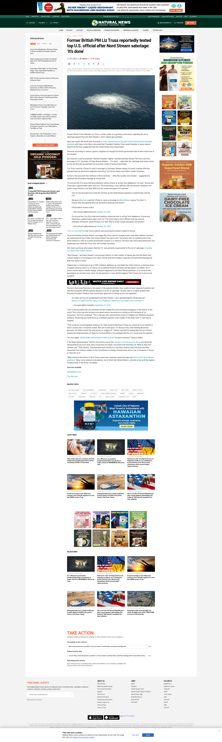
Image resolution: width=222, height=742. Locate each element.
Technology (157, 30)
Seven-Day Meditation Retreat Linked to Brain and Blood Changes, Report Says (43, 51)
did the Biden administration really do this (96, 338)
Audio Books (65, 16)
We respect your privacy (34, 699)
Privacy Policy (101, 705)
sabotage (97, 71)
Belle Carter (139, 456)
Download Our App (168, 16)
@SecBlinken (124, 200)
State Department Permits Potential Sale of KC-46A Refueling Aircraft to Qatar (43, 61)
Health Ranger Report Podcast (140, 691)
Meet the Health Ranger (105, 686)
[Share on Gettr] (98, 64)
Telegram (167, 689)
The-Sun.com (72, 376)
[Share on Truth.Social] (93, 64)
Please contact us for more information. (80, 665)
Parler (166, 691)
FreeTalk (166, 699)
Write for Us (101, 694)
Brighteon (35, 16)
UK (123, 71)
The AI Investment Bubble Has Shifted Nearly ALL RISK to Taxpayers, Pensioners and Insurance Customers (54, 237)
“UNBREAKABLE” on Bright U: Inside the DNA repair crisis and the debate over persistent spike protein (43, 117)
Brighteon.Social (169, 686)
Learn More (135, 735)
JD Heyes (83, 59)
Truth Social (167, 694)
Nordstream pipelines (75, 71)
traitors (118, 71)
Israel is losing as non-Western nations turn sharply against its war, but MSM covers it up (81, 495)
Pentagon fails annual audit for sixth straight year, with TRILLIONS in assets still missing (140, 612)
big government (89, 69)
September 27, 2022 (102, 305)
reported (76, 231)
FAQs (185, 16)
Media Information (103, 697)
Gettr (165, 697)
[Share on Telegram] (84, 64)
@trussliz (83, 200)
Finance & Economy (112, 30)
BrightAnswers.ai (153, 16)
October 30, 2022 (104, 212)
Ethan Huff (109, 456)
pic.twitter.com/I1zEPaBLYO (132, 301)
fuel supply (135, 69)
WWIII (148, 71)
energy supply (125, 69)
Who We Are (101, 684)
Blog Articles (135, 699)
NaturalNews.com (74, 372)
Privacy (74, 724)
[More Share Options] (103, 64)
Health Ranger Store (137, 689)
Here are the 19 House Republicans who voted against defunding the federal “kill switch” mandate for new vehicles (140, 496)
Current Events (77, 36)
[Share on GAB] (88, 64)
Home (27, 16)
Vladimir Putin (140, 71)
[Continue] (70, 694)
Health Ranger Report (36, 183)
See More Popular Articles (45, 145)
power (85, 71)
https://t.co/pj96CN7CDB (82, 301)
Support (99, 691)
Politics (69, 30)
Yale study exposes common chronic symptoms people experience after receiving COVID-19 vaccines (80, 460)
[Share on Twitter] (79, 64)
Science (146, 30)
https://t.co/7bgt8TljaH (102, 301)
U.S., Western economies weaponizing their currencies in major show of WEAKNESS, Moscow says (110, 461)
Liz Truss (149, 69)
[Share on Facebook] (74, 64)
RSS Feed (134, 702)
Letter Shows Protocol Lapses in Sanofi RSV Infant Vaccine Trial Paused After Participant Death (44, 97)
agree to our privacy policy (83, 737)
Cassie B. (78, 456)
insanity (142, 69)
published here (91, 727)
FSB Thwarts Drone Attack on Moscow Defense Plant (44, 79)
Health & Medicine (93, 30)
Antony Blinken (76, 69)
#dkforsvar (115, 301)
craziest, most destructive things (127, 342)
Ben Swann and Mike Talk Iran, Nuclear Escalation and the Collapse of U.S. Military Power (36, 221)
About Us (179, 16)
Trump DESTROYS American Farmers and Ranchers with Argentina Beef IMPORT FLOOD (44, 193)
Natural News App (136, 694)
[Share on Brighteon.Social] (69, 64)
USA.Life (166, 707)
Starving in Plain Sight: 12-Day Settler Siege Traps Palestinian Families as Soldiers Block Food (43, 70)
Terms (80, 724)
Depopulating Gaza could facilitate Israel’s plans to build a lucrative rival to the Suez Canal (110, 495)
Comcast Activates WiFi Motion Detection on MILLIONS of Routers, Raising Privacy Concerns (43, 88)
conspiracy (99, 69)
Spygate (105, 71)
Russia (91, 71)
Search (194, 16)
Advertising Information (104, 699)
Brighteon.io (168, 684)
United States (130, 71)
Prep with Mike (45, 16)
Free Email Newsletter (104, 689)
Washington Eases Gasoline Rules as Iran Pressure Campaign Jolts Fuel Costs (43, 107)
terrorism (112, 71)
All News (134, 686)
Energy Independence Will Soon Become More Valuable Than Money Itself (35, 236)
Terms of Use (101, 707)
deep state (116, 69)
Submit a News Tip (103, 702)
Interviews (55, 16)
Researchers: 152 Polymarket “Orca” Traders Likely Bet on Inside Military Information (43, 136)
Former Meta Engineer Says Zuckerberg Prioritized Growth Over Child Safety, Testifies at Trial (44, 126)
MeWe (166, 702)
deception (107, 69)
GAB (165, 705)
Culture (79, 30)
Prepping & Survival (131, 30)
